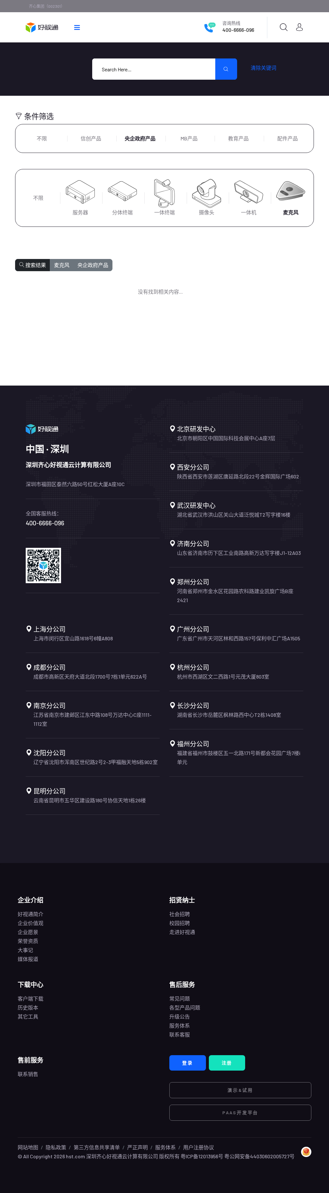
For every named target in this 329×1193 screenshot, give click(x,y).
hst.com (75, 1156)
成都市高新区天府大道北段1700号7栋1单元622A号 (90, 676)
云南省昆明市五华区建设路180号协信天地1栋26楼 (89, 800)
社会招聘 (179, 914)
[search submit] (226, 69)
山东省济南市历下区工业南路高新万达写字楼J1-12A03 (239, 553)
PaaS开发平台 (240, 1112)
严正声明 (137, 1147)
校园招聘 (179, 923)
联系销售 (28, 1074)
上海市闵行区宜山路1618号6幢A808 (73, 638)
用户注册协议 (198, 1147)
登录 (187, 1062)
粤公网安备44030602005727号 (259, 1156)
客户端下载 (30, 998)
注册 (227, 1062)
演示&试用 (240, 1090)
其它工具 (28, 1016)
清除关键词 (263, 68)
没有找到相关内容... (160, 292)
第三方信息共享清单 (97, 1147)
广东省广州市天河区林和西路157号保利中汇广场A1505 (238, 638)
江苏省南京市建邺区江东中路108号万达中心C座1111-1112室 (92, 719)
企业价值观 (30, 923)
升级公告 (179, 1016)
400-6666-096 (238, 30)
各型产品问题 (184, 1007)
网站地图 (28, 1147)
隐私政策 (56, 1147)
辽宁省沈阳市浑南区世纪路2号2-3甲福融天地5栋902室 (95, 762)
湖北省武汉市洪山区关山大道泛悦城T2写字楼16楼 (233, 515)
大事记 (25, 950)
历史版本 (28, 1007)
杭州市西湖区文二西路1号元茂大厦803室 (223, 676)
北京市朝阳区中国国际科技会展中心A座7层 (226, 438)
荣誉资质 (28, 941)
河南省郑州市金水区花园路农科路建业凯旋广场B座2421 (235, 595)
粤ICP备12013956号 (202, 1156)
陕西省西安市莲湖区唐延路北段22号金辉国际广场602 (238, 476)
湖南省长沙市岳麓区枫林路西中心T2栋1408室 (229, 715)
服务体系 (179, 1025)
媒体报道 (28, 959)
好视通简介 (30, 914)
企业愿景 (28, 932)
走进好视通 (182, 932)
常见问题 (179, 998)
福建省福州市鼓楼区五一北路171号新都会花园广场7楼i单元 (238, 757)
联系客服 (179, 1034)
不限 (42, 138)
